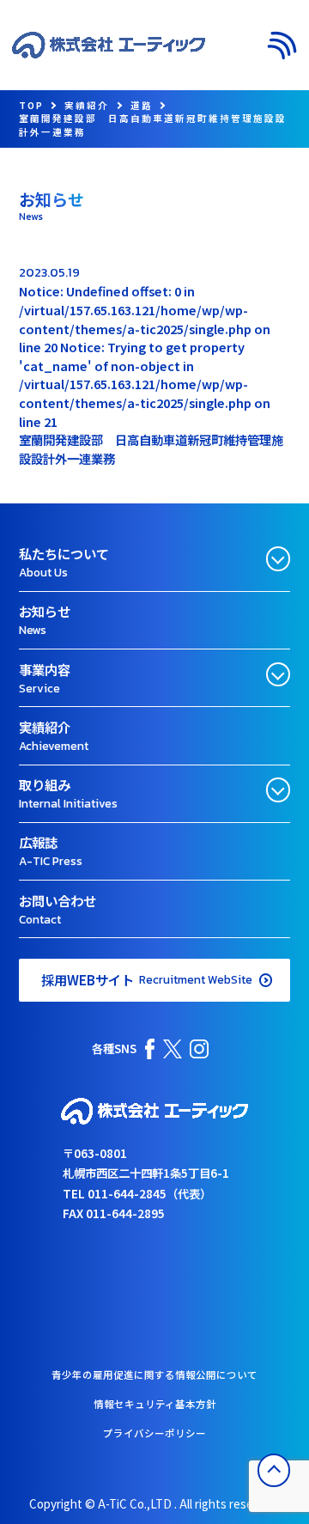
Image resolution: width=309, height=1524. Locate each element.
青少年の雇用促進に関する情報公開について (155, 1374)
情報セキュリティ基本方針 (155, 1404)
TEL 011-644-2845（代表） (137, 1193)
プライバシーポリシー (154, 1433)
